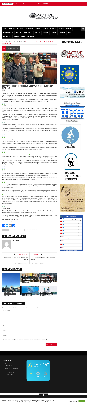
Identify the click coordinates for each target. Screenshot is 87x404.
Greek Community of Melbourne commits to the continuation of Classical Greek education (29, 279)
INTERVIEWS (30, 36)
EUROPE (38, 29)
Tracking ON (75, 250)
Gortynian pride (16, 230)
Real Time (71, 250)
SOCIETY (37, 32)
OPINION (68, 29)
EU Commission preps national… (70, 248)
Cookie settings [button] (73, 401)
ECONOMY (53, 29)
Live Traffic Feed (71, 216)
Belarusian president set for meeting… (71, 237)
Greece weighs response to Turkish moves (9, 294)
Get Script (66, 250)
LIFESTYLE (62, 32)
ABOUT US (9, 366)
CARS (23, 36)
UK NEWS (12, 29)
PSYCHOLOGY (7, 36)
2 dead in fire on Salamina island (27, 294)
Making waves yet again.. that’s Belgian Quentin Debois (46, 294)
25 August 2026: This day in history (37, 4)
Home (5, 29)
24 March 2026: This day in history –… (71, 245)
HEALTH (70, 32)
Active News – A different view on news (70, 223)
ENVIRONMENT (28, 32)
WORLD (46, 29)
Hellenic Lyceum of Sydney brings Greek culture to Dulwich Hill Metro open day (47, 280)
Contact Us (8, 363)
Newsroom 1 (17, 240)
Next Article (34, 254)
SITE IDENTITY (9, 372)
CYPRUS (61, 29)
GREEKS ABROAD (8, 32)
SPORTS (16, 36)
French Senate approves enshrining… (71, 242)
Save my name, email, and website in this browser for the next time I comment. (25, 339)
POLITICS (20, 29)
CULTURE (45, 32)
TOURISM (53, 32)
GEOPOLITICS (29, 29)
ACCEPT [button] (82, 401)
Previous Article (23, 254)
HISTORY (18, 32)
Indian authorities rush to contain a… (68, 220)
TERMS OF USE (9, 374)
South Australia (32, 230)
